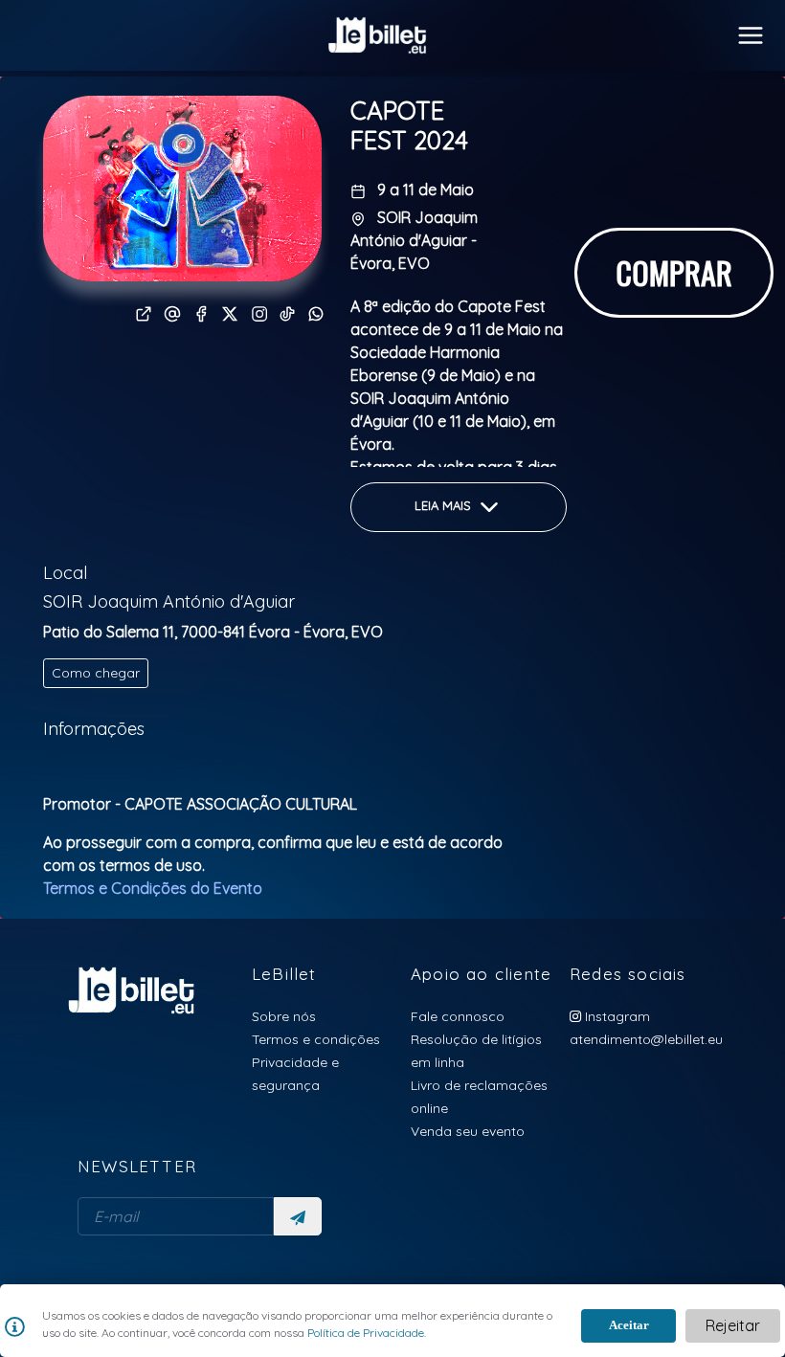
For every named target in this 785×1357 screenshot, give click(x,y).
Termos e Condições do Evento (152, 888)
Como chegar (96, 672)
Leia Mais (445, 506)
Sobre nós (284, 1016)
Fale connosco (458, 1016)
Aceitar (629, 1325)
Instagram (615, 1016)
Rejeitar (733, 1325)
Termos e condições (316, 1039)
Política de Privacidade (364, 1332)
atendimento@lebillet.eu (646, 1039)
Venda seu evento (468, 1131)
